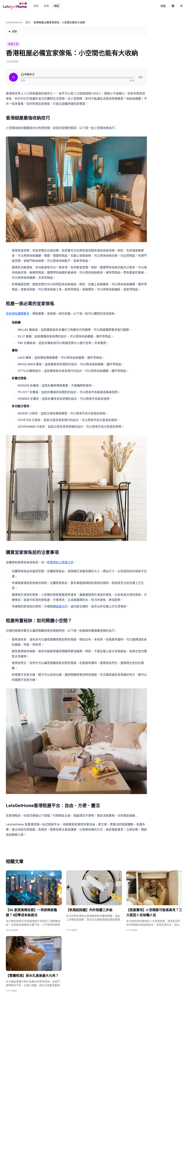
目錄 (14, 31)
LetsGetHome (14, 22)
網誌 (56, 5)
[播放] (13, 77)
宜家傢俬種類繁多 (17, 313)
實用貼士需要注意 (61, 562)
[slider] (77, 77)
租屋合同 (62, 606)
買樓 (46, 5)
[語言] (173, 6)
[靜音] (140, 77)
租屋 (36, 5)
